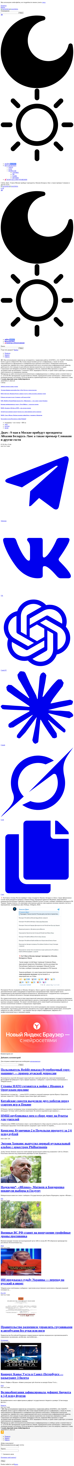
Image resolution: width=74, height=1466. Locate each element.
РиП (2, 1385)
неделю (7, 426)
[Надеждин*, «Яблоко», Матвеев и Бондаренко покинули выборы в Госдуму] (21, 1182)
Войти (16, 350)
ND (2, 1198)
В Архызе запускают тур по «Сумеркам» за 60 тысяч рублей (15, 397)
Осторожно (4, 1340)
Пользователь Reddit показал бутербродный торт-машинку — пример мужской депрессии (35, 1071)
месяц (6, 428)
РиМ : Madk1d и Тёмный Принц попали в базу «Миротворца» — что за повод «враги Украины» (24, 400)
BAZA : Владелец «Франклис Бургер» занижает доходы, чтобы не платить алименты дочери (23, 393)
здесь (43, 2)
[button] (4, 5)
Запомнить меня (8, 1454)
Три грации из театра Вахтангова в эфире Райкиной (13, 418)
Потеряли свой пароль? (8, 1457)
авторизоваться (35, 1061)
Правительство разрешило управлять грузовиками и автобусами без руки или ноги (36, 1328)
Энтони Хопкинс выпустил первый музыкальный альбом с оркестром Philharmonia (35, 1145)
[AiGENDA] (9, 9)
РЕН (2, 1246)
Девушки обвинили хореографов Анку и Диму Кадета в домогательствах (19, 390)
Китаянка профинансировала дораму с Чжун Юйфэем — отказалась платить (20, 404)
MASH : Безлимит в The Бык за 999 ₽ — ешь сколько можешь (16, 408)
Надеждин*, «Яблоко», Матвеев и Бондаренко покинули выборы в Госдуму (32, 1188)
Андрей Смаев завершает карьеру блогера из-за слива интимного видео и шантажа (21, 411)
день (6, 424)
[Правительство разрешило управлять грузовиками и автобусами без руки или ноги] (21, 1322)
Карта (16, 1464)
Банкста (3, 1405)
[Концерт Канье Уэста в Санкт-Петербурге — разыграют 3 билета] (21, 1369)
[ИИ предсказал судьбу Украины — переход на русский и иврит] (21, 1275)
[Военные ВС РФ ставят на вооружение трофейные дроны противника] (21, 1228)
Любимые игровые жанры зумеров (9, 386)
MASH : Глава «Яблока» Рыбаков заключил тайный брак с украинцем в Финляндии (21, 415)
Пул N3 (3, 1293)
